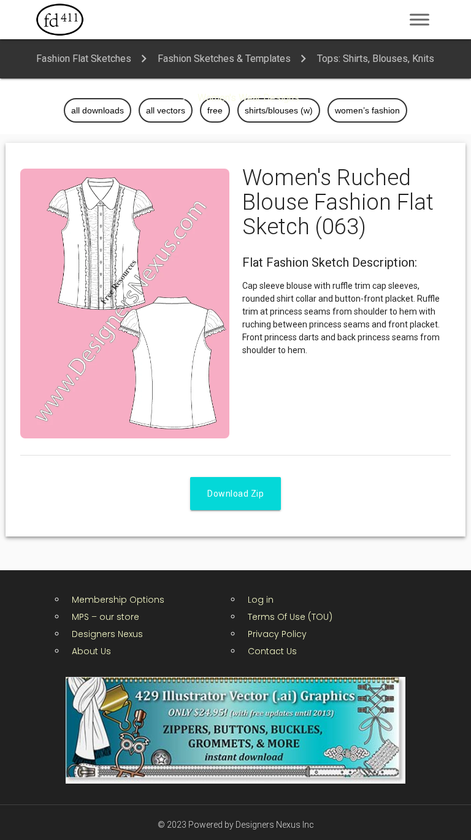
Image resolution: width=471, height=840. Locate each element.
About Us (91, 651)
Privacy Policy (277, 634)
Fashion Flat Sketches (83, 58)
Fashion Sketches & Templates (224, 58)
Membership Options (118, 600)
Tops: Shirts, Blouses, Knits (375, 58)
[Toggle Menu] (419, 19)
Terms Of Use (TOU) (290, 617)
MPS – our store (105, 617)
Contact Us (272, 651)
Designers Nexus (107, 634)
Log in (261, 600)
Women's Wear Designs (248, 98)
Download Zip (235, 493)
